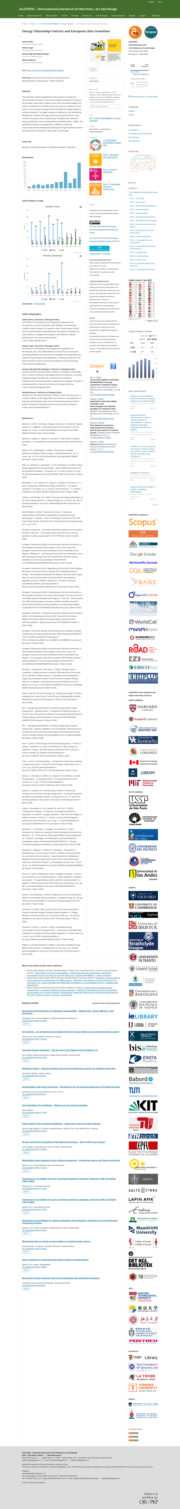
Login (159, 2)
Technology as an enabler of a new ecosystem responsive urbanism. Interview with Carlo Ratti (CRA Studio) (69, 1180)
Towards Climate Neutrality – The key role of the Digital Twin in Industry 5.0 (60, 1050)
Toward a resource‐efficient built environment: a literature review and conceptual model (142, 398)
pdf (94, 69)
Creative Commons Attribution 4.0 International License (103, 229)
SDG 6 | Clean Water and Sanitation (143, 217)
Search (157, 15)
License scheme (95, 253)
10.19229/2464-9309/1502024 (102, 451)
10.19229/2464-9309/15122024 (34, 1131)
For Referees (134, 137)
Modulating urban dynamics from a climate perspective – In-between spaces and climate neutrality (71, 1160)
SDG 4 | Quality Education (139, 209)
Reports (132, 15)
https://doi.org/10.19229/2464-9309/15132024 (45, 70)
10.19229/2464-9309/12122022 (34, 1248)
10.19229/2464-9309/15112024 (34, 1112)
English (132, 115)
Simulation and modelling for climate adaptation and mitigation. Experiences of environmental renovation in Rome (70, 1221)
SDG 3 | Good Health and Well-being (143, 206)
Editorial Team (51, 15)
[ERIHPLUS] (143, 683)
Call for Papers (102, 15)
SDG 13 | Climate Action (138, 252)
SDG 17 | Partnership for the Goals (142, 269)
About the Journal (34, 15)
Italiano (132, 111)
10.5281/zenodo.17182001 (100, 437)
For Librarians (134, 141)
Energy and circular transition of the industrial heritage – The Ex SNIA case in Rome (63, 1142)
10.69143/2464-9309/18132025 (102, 394)
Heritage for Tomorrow (139, 473)
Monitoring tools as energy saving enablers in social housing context (56, 1241)
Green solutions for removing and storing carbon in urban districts (55, 1259)
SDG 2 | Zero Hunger (137, 202)
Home (20, 15)
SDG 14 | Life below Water (139, 256)
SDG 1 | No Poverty (137, 198)
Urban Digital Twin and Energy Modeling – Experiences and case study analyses (68, 973)
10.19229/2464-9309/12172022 (34, 1188)
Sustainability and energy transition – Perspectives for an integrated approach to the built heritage (71, 1087)
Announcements (118, 15)
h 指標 (132, 347)
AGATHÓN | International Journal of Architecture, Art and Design (68, 9)
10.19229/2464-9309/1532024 (34, 1076)
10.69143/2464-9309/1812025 (102, 418)
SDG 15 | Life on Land (138, 260)
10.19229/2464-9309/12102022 (34, 1230)
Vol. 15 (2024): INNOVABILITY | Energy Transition (56, 24)
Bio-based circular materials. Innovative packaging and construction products (61, 1278)
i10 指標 (133, 352)
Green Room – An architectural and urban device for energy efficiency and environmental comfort (70, 1031)
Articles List (87, 15)
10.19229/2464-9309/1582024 (34, 1094)
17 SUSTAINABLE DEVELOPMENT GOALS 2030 (112, 142)
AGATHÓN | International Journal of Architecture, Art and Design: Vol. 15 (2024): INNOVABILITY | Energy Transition (69, 974)
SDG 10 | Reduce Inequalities (110, 170)
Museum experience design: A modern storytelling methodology (142, 489)
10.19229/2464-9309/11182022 (34, 1267)
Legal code (106, 253)
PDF (27, 1024)
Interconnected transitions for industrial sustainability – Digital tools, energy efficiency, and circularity (68, 1012)
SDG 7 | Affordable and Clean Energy (110, 156)
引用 (131, 343)
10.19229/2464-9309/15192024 (34, 1039)
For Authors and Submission (140, 133)
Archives (74, 15)
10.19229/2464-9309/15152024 (34, 1149)
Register (152, 2)
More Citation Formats (99, 106)
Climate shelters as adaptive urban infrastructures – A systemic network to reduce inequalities (69, 988)
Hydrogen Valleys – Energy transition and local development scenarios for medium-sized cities (69, 1068)
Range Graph (39, 303)
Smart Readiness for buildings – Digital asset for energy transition (55, 1105)
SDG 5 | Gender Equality (138, 213)
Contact (142, 15)
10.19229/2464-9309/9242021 (34, 1285)
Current (64, 15)
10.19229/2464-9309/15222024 (34, 1057)
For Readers (133, 130)
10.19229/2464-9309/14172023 (34, 1168)
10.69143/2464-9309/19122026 (34, 1021)
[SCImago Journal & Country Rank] (143, 96)
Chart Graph (27, 303)
